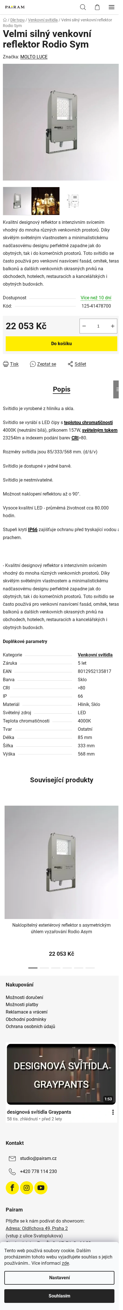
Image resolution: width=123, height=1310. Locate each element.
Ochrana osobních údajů (30, 1026)
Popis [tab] (61, 389)
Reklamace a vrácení (26, 1012)
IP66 (32, 529)
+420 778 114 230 (38, 1171)
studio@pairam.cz (38, 1158)
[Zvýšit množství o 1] (112, 326)
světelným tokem (100, 430)
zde (65, 1263)
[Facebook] (12, 1187)
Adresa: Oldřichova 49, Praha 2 (37, 1228)
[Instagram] (26, 1187)
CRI (75, 438)
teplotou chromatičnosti (88, 422)
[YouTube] (40, 1187)
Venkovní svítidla (95, 655)
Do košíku (61, 343)
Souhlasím (59, 1296)
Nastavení (59, 1277)
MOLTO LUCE (33, 57)
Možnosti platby (22, 1004)
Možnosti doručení (24, 997)
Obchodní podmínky (26, 1019)
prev (6, 841)
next (117, 841)
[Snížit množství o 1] (84, 326)
